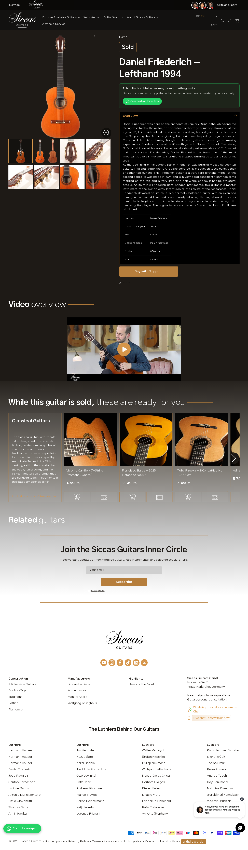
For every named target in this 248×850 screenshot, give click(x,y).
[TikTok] (128, 662)
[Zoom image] (106, 133)
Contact (151, 841)
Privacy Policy (78, 841)
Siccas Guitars (31, 841)
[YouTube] (103, 662)
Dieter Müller (151, 788)
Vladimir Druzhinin (219, 801)
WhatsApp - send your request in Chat (215, 709)
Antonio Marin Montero (24, 794)
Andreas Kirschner (89, 788)
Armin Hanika (77, 690)
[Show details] (104, 497)
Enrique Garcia (18, 788)
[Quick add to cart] (76, 497)
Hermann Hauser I (21, 750)
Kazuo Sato (84, 756)
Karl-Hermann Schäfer (223, 750)
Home (123, 37)
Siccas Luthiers (79, 684)
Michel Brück (216, 756)
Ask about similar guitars (144, 101)
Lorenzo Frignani (88, 813)
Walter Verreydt (153, 750)
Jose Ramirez (18, 775)
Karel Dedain (85, 763)
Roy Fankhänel (217, 782)
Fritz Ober (83, 782)
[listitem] (20, 151)
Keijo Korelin (85, 807)
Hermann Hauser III (21, 763)
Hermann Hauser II (21, 756)
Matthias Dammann (221, 788)
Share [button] (126, 282)
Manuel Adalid (77, 696)
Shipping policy (131, 841)
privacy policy (98, 591)
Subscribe (124, 582)
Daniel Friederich (20, 769)
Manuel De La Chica (156, 775)
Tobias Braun (216, 763)
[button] (60, 17)
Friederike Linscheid (156, 801)
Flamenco (15, 709)
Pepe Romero (217, 769)
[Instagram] (111, 662)
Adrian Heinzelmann (90, 801)
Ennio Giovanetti (20, 801)
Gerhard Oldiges (153, 782)
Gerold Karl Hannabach (223, 794)
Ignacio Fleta (151, 794)
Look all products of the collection (35, 496)
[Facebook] (120, 662)
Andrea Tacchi (217, 775)
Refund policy (55, 841)
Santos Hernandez (21, 782)
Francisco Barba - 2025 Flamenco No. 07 (139, 473)
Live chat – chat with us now (211, 718)
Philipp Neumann (153, 763)
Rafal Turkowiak (153, 807)
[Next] (234, 458)
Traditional (15, 696)
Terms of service (104, 841)
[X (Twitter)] (144, 662)
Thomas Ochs (18, 807)
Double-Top (17, 690)
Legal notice (169, 841)
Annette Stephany (155, 813)
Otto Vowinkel (86, 775)
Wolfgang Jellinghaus (82, 703)
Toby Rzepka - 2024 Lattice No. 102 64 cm (200, 473)
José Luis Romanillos (91, 769)
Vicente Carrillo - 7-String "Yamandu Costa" (84, 473)
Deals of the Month (142, 684)
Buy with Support (149, 271)
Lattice (13, 703)
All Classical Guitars (22, 684)
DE (198, 16)
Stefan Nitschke (153, 756)
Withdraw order (194, 841)
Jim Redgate (85, 750)
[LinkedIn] (136, 662)
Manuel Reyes (86, 794)
